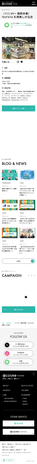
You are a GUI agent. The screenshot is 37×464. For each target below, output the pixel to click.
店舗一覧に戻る (18, 309)
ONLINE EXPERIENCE (10, 401)
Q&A (25, 450)
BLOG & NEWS (27, 385)
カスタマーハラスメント (22, 452)
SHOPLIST (8, 323)
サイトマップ (5, 455)
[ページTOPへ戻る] (33, 374)
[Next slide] (34, 275)
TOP (3, 323)
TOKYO (25, 398)
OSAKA (25, 401)
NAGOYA (25, 404)
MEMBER (24, 390)
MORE (18, 261)
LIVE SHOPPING (8, 398)
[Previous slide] (29, 275)
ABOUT (6, 385)
